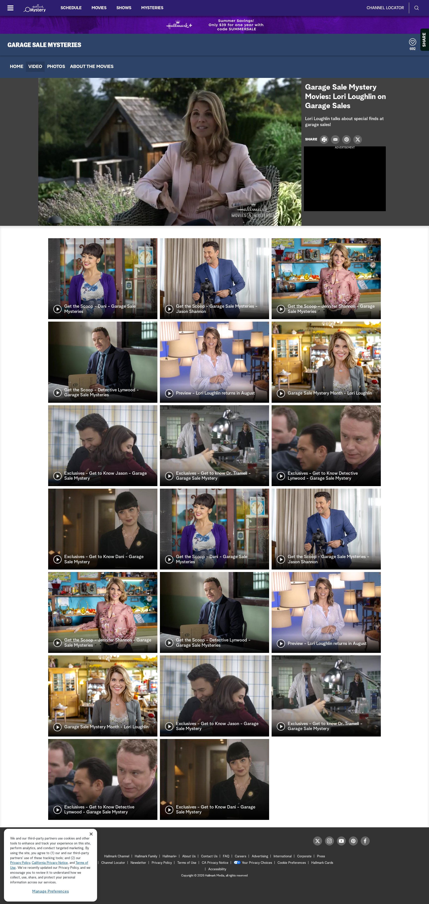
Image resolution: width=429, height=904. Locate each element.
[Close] (91, 834)
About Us (189, 856)
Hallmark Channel (116, 856)
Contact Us (209, 856)
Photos (56, 67)
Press (321, 856)
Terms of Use (186, 863)
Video (35, 67)
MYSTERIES (152, 8)
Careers (240, 856)
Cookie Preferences (292, 863)
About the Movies (91, 67)
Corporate (304, 856)
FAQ (226, 856)
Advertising (260, 856)
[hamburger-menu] (10, 8)
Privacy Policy (162, 863)
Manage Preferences (50, 891)
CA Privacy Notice (215, 863)
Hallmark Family (146, 856)
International (283, 856)
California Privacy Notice (50, 863)
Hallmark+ (170, 856)
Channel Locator (385, 8)
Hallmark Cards (322, 863)
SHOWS (123, 8)
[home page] (34, 8)
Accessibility (217, 869)
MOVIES (99, 8)
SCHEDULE (71, 8)
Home (16, 67)
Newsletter (138, 863)
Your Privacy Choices (257, 863)
